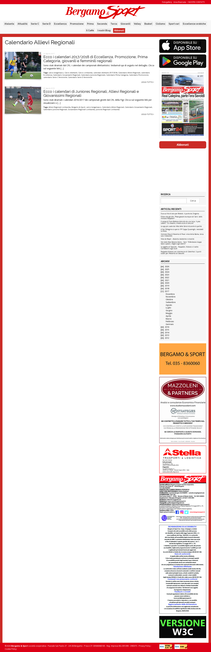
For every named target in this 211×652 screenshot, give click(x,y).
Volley (137, 24)
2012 (167, 338)
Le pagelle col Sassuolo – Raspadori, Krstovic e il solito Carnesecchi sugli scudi (179, 248)
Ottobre (169, 299)
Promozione (77, 24)
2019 (167, 285)
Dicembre (170, 294)
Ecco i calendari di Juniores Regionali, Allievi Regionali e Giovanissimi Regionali (91, 93)
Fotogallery (167, 2)
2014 (167, 332)
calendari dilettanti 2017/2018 (105, 73)
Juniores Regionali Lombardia (108, 109)
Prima (90, 24)
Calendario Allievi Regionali (129, 73)
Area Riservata (179, 2)
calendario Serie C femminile (55, 77)
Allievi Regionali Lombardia (60, 107)
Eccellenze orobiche (194, 24)
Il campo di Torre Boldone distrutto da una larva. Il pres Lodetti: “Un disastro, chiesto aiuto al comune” (180, 222)
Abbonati (119, 30)
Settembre (171, 302)
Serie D (46, 24)
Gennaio (170, 324)
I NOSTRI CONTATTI (196, 2)
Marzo (169, 318)
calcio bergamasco (56, 73)
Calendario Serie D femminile (80, 77)
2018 (167, 288)
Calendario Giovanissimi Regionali (66, 75)
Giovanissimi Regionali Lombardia (81, 109)
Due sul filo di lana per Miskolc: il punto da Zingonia (180, 214)
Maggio (169, 313)
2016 (167, 327)
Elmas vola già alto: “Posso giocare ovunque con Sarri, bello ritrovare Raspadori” (181, 217)
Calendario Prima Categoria (117, 75)
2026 (167, 266)
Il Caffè (90, 30)
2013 (167, 335)
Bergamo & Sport (78, 107)
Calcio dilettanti (71, 73)
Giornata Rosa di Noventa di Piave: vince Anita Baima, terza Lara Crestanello (182, 235)
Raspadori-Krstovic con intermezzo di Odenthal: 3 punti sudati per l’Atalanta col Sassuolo (181, 252)
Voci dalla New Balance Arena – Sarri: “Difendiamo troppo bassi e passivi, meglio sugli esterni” (181, 243)
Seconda (102, 24)
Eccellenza (60, 24)
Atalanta (9, 24)
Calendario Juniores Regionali (55, 109)
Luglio (168, 307)
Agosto (169, 305)
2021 (167, 280)
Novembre (170, 296)
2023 (167, 274)
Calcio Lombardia (85, 73)
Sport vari (174, 24)
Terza (114, 24)
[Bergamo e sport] (182, 359)
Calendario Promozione (138, 75)
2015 (167, 329)
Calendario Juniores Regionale (93, 75)
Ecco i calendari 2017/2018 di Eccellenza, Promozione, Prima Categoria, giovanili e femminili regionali (95, 59)
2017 (167, 291)
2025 (167, 269)
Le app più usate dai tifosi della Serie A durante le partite (181, 226)
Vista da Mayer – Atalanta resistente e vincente (177, 239)
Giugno (169, 310)
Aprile (168, 316)
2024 (167, 272)
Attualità (22, 24)
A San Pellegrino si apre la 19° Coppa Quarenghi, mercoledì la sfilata (182, 230)
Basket (148, 24)
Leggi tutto (147, 82)
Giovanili (125, 24)
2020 (167, 283)
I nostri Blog (104, 30)
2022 (167, 277)
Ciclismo (160, 24)
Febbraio (170, 321)
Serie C (35, 24)
